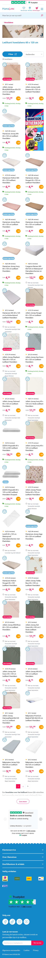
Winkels (30, 9)
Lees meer (23, 801)
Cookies (26, 950)
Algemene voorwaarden (11, 950)
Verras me (37, 943)
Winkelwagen (36, 8)
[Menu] (42, 9)
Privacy (35, 950)
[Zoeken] (42, 15)
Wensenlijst (24, 9)
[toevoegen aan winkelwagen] (18, 98)
